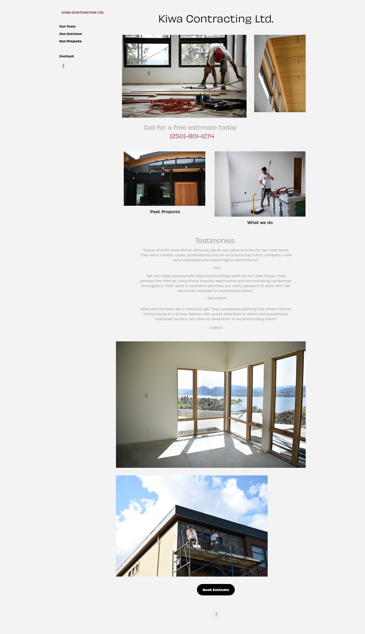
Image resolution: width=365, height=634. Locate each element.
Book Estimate (216, 589)
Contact (66, 56)
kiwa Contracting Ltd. (83, 12)
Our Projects (70, 41)
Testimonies (215, 240)
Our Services (70, 33)
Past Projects (165, 211)
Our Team (67, 26)
